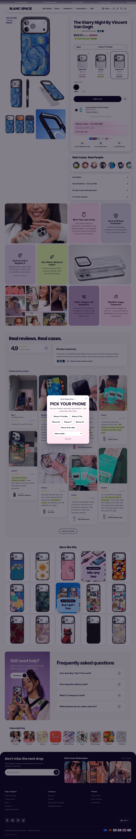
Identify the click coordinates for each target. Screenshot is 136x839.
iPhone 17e (80, 422)
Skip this (68, 439)
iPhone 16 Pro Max (68, 428)
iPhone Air (56, 422)
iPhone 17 (68, 422)
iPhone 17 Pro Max (61, 416)
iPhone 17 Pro (77, 416)
